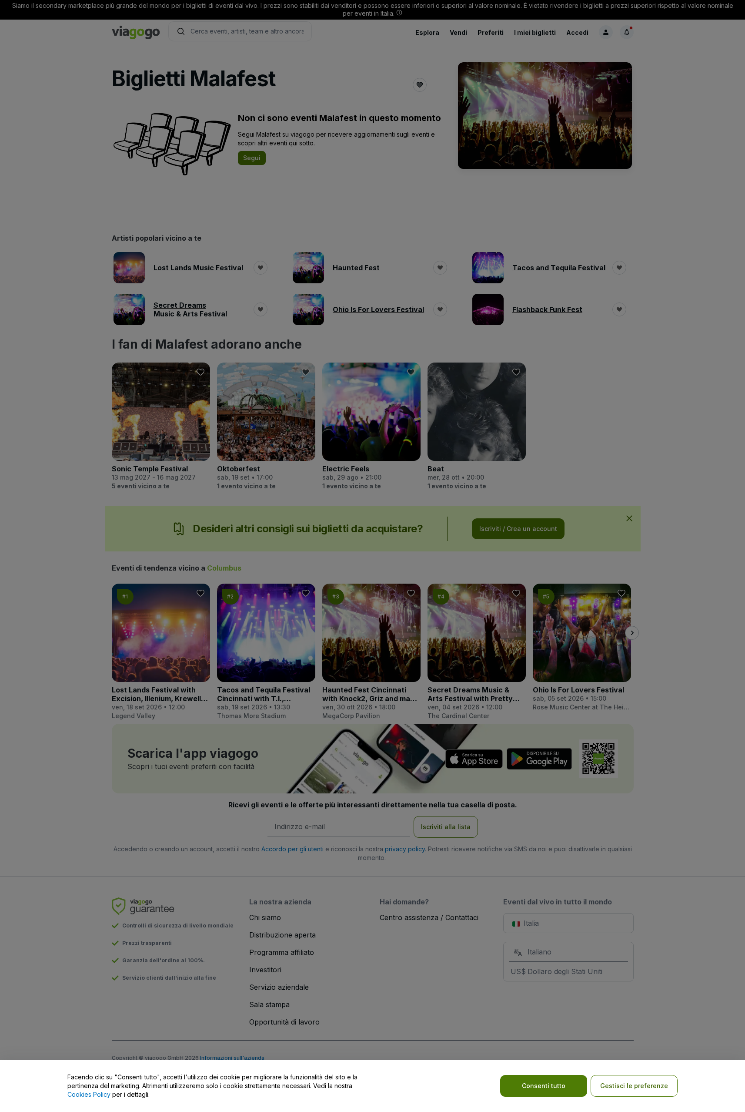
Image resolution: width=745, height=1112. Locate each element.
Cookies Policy (88, 1094)
